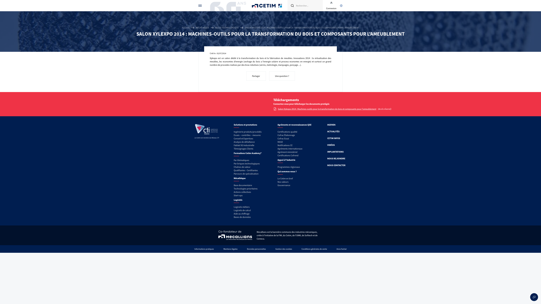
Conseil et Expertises (243, 138)
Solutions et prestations (245, 124)
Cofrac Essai (283, 138)
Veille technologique (227, 27)
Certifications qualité (287, 131)
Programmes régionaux (289, 167)
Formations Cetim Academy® (247, 153)
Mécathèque (202, 27)
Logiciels (238, 199)
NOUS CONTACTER (336, 165)
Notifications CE (285, 145)
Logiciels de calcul (242, 210)
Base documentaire (243, 185)
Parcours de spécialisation (246, 173)
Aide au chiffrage (242, 213)
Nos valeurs (283, 181)
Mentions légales (230, 249)
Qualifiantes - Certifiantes (246, 170)
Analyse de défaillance (244, 141)
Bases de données (242, 217)
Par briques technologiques (247, 163)
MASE (280, 141)
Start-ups (238, 195)
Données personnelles (256, 249)
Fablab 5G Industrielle (244, 145)
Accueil (186, 27)
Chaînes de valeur (242, 167)
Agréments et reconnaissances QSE (294, 124)
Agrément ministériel (287, 152)
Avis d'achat (342, 249)
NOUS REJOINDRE (336, 158)
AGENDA (331, 124)
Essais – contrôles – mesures (247, 135)
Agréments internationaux (290, 148)
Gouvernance (284, 185)
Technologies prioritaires (246, 188)
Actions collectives (242, 192)
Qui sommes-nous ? (287, 171)
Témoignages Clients (243, 148)
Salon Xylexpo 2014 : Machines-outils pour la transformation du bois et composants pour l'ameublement (327, 109)
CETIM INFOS (333, 138)
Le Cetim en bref (285, 178)
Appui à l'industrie (286, 159)
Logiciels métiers (242, 206)
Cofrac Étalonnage (286, 135)
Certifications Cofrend (288, 155)
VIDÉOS (331, 145)
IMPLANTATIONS (335, 151)
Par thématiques (241, 160)
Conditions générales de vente (314, 249)
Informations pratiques (204, 249)
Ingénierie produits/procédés (248, 131)
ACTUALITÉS (333, 131)
